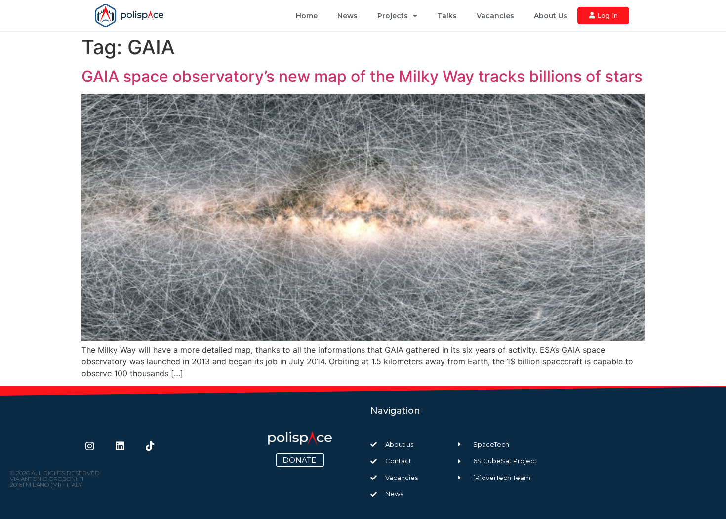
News (347, 15)
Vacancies (495, 15)
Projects (392, 15)
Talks (447, 15)
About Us (550, 15)
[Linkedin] (120, 446)
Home (307, 15)
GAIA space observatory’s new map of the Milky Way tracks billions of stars (362, 76)
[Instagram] (90, 446)
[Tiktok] (150, 446)
